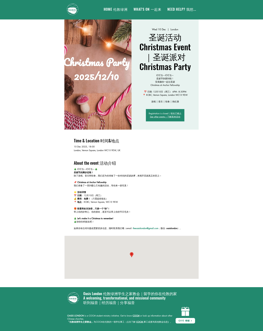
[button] (147, 9)
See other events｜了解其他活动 (165, 116)
